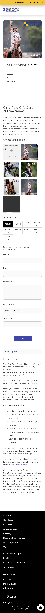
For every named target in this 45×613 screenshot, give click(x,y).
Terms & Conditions (19, 607)
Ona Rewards (19, 2)
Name (6, 254)
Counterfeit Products (14, 562)
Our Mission (9, 524)
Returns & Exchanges (14, 538)
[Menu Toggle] (40, 10)
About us (8, 515)
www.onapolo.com (18, 465)
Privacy (30, 607)
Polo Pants (8, 579)
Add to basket (23, 338)
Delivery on (8, 304)
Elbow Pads (9, 588)
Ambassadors (10, 529)
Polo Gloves (9, 575)
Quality (6, 547)
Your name (8, 318)
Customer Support (13, 553)
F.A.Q (6, 558)
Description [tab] (11, 351)
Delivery (7, 533)
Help (40, 2)
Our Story (8, 520)
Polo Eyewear (10, 584)
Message (7, 282)
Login (33, 2)
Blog (28, 2)
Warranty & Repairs (13, 542)
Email (6, 268)
